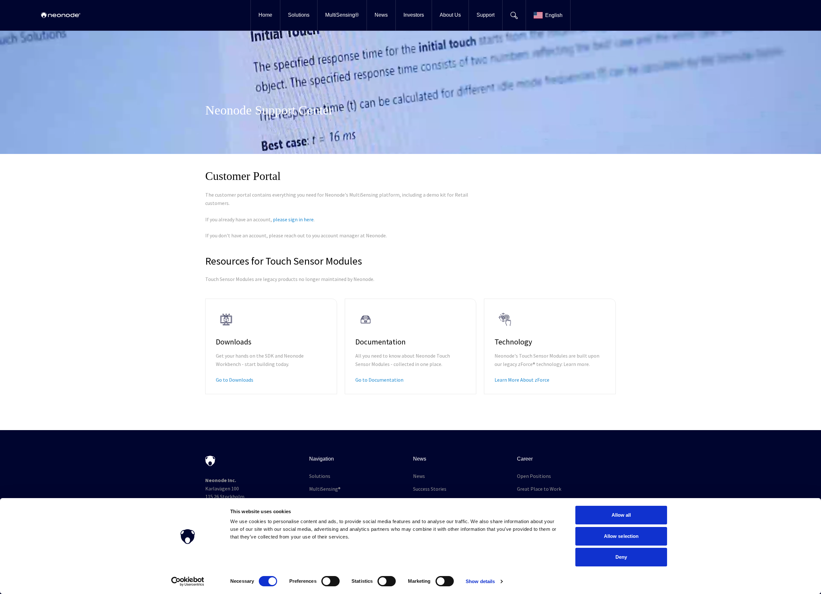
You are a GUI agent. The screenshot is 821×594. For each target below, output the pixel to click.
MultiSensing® (325, 489)
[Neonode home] (60, 15)
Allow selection (621, 536)
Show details (480, 581)
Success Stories (429, 489)
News (419, 476)
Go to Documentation (379, 380)
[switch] (330, 581)
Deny (621, 557)
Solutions (319, 476)
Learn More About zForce (522, 380)
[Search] (514, 15)
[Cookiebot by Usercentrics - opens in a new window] (188, 581)
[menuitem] (265, 15)
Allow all (621, 515)
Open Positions (534, 476)
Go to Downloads (234, 380)
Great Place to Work (539, 489)
